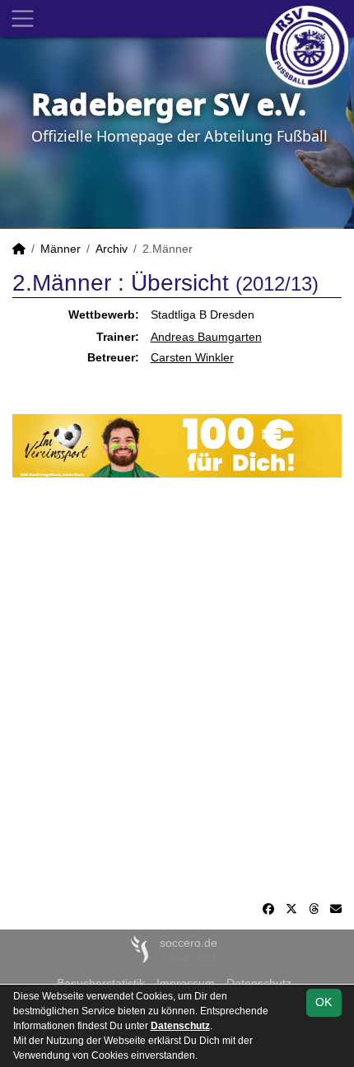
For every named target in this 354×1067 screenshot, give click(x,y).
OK (323, 1002)
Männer (60, 248)
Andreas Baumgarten (206, 336)
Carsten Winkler (192, 357)
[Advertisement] (177, 689)
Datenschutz (180, 1026)
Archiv (111, 248)
